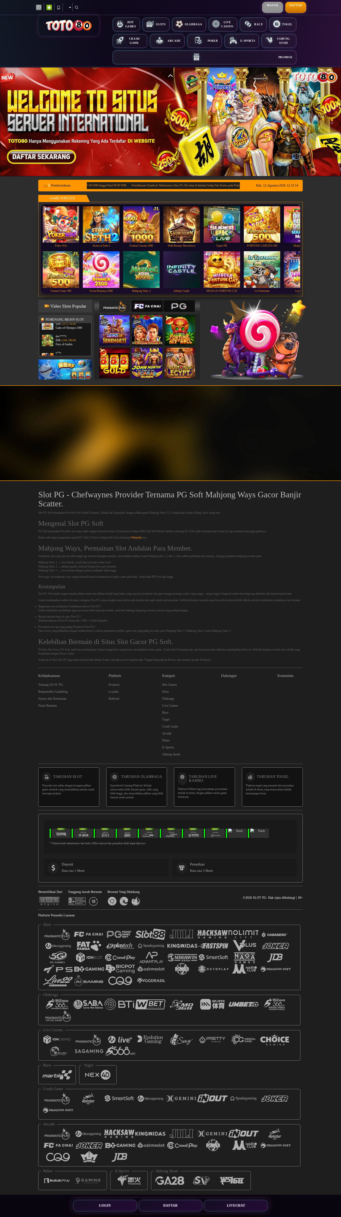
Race (258, 24)
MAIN (64, 224)
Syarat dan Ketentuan (52, 698)
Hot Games (130, 24)
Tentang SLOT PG (50, 684)
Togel (287, 24)
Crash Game (134, 40)
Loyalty (114, 691)
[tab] (115, 306)
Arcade (174, 40)
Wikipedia (136, 537)
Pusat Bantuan (47, 705)
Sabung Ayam (283, 40)
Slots (161, 24)
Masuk (272, 5)
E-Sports (247, 40)
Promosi (285, 57)
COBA (117, 325)
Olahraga (193, 24)
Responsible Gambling (53, 691)
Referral (114, 698)
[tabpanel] (170, 121)
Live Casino (227, 24)
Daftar (296, 5)
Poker (213, 40)
